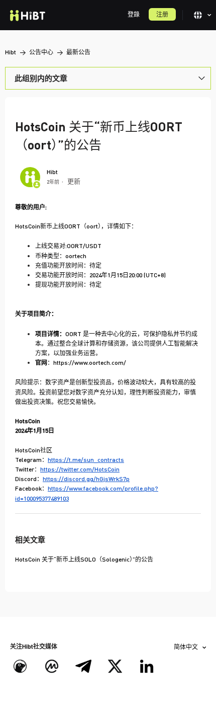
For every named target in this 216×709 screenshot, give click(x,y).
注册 (162, 14)
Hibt (10, 52)
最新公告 (78, 52)
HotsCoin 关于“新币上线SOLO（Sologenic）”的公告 (84, 559)
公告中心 (41, 52)
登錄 (134, 14)
